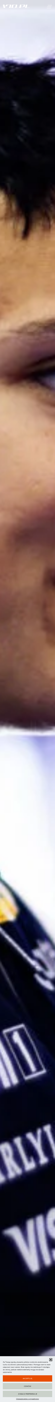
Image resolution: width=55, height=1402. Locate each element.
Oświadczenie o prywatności (27, 1399)
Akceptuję (27, 1379)
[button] (50, 1359)
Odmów (27, 1386)
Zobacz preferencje (27, 1394)
